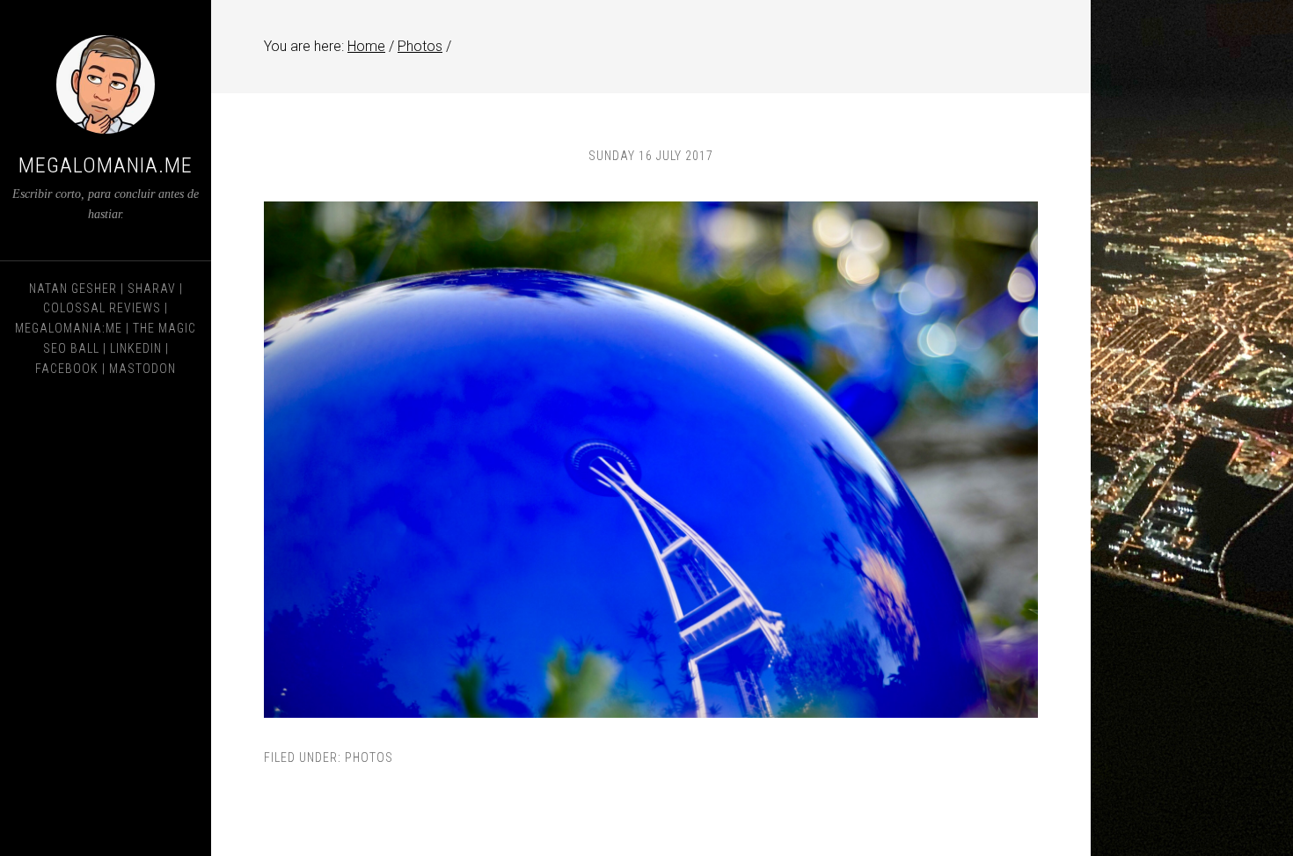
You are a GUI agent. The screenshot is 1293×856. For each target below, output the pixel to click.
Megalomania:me (68, 328)
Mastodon (142, 369)
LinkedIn (136, 348)
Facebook (67, 369)
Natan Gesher (73, 289)
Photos (369, 757)
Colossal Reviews (102, 308)
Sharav (152, 289)
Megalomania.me (105, 165)
